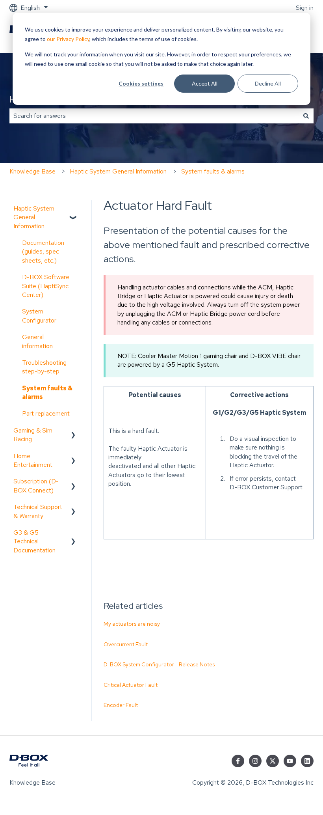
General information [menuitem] (37, 341)
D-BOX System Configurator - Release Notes (159, 664)
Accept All (204, 83)
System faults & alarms (213, 171)
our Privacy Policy (68, 38)
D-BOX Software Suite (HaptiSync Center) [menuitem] (45, 286)
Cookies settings (141, 83)
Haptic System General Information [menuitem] (33, 217)
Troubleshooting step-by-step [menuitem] (44, 366)
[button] (73, 209)
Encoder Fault (121, 705)
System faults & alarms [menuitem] (47, 392)
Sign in (305, 8)
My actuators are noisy (132, 623)
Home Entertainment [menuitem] (32, 460)
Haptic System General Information (118, 171)
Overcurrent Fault (126, 644)
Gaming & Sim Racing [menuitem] (32, 434)
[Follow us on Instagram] (255, 761)
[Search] (306, 115)
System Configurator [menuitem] (39, 315)
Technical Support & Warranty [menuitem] (37, 511)
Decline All (268, 83)
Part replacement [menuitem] (46, 413)
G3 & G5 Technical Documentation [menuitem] (34, 541)
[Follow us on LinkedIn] (307, 761)
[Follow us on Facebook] (238, 761)
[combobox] (154, 115)
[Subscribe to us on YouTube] (290, 761)
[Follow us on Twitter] (272, 761)
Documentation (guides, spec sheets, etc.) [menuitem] (43, 252)
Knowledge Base (32, 171)
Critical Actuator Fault (131, 684)
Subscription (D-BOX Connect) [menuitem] (36, 485)
